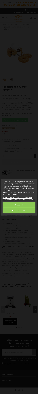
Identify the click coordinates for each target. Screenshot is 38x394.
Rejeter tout (19, 211)
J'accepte (19, 205)
